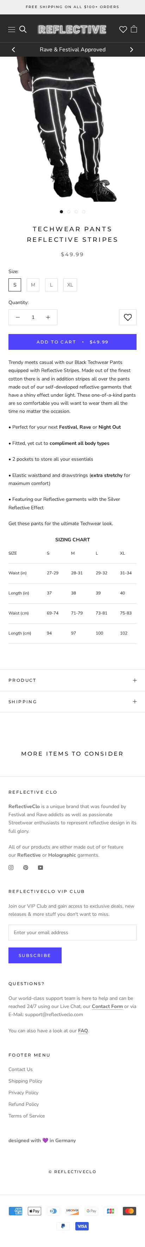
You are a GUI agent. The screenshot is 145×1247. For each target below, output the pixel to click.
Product (22, 680)
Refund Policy (23, 1104)
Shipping (22, 701)
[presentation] (13, 50)
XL (70, 285)
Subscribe (35, 955)
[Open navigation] (11, 29)
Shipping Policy (25, 1081)
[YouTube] (40, 867)
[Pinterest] (25, 867)
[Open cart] (134, 29)
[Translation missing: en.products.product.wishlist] (128, 317)
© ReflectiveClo (73, 1171)
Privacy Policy (23, 1092)
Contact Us (20, 1069)
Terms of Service (26, 1116)
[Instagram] (10, 867)
